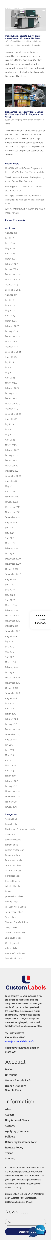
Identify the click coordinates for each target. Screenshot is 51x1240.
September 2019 (12, 631)
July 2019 (9, 641)
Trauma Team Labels (15, 933)
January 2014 (11, 807)
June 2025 (10, 305)
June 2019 (9, 647)
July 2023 (9, 424)
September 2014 (12, 797)
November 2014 (12, 791)
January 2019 (11, 673)
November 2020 (13, 564)
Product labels (12, 902)
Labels (28, 45)
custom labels (11, 845)
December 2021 (12, 507)
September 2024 (13, 352)
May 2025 (10, 311)
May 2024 (10, 373)
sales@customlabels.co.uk (19, 1041)
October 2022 (11, 471)
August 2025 (11, 295)
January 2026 (11, 269)
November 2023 (12, 404)
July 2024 (9, 362)
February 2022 (12, 497)
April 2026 (10, 254)
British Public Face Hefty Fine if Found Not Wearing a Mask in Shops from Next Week (25, 114)
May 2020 (10, 595)
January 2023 (11, 455)
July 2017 (9, 745)
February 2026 (12, 264)
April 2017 (9, 760)
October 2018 (11, 688)
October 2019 (11, 626)
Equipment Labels (13, 860)
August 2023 (11, 419)
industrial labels (12, 886)
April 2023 (10, 440)
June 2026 (10, 243)
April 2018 (9, 709)
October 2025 (11, 285)
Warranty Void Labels (15, 953)
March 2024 (11, 383)
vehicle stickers (12, 948)
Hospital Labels (12, 881)
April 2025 (10, 316)
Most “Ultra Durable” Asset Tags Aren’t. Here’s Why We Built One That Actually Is (24, 170)
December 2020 (13, 559)
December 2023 (12, 398)
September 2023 (13, 414)
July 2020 (9, 585)
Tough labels (36, 45)
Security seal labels (14, 912)
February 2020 (12, 610)
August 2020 (11, 579)
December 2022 (13, 460)
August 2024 (11, 357)
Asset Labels (32, 41)
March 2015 (10, 776)
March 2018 (10, 714)
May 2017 (9, 755)
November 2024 (13, 342)
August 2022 (11, 481)
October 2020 (12, 569)
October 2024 (11, 347)
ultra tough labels (13, 938)
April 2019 (9, 657)
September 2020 (13, 574)
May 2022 (10, 486)
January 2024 (11, 393)
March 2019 (10, 662)
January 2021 (11, 554)
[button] (40, 620)
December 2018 (12, 678)
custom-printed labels (18, 45)
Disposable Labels (13, 855)
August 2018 (11, 698)
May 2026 (10, 248)
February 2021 (11, 548)
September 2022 (13, 476)
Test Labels (10, 917)
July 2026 (9, 238)
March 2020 (11, 605)
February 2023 (12, 450)
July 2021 (9, 528)
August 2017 (11, 740)
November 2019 (12, 621)
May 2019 (9, 652)
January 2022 (11, 502)
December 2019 (12, 616)
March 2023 (10, 445)
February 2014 (11, 802)
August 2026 (11, 233)
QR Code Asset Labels (15, 907)
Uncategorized (12, 943)
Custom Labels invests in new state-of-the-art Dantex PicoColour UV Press (24, 37)
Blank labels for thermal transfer (20, 829)
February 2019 (11, 667)
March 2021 (10, 543)
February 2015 (11, 781)
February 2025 (12, 326)
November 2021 (12, 512)
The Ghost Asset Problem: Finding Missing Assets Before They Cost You (24, 179)
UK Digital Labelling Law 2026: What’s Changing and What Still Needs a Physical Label (24, 200)
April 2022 (10, 492)
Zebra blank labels (13, 959)
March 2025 (11, 321)
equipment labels (13, 866)
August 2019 (11, 636)
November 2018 (12, 683)
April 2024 (10, 378)
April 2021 (9, 538)
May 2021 (9, 533)
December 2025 (13, 274)
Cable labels (11, 834)
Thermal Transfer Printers (17, 922)
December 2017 (12, 729)
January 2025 (11, 331)
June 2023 (10, 429)
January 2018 (11, 724)
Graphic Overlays (13, 871)
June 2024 (10, 367)
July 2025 (9, 300)
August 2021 (11, 523)
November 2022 (13, 466)
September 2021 (12, 517)
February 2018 (11, 719)
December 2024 (13, 336)
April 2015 (9, 771)
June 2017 (9, 750)
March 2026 (11, 259)
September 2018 (12, 693)
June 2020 (10, 590)
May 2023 (10, 435)
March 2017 (10, 766)
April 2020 (10, 600)
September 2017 (12, 735)
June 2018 (9, 703)
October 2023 (11, 409)
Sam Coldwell (12, 41)
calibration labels (13, 840)
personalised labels (14, 896)
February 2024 (12, 388)
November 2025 (13, 280)
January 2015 (11, 786)
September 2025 (13, 290)
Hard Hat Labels (13, 876)
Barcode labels (12, 824)
